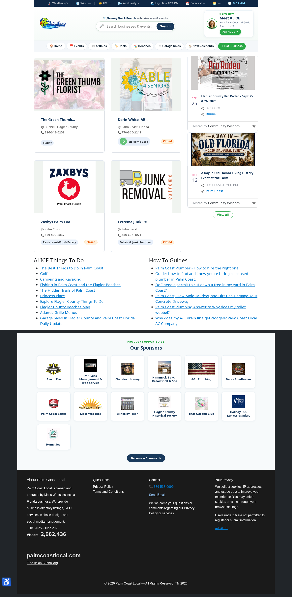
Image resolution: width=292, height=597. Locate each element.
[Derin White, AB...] (146, 84)
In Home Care (138, 142)
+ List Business (232, 46)
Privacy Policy (103, 486)
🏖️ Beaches (142, 46)
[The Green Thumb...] (69, 84)
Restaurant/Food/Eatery (59, 242)
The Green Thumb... (58, 119)
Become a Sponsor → (146, 458)
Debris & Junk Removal (135, 242)
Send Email (157, 494)
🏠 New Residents (201, 46)
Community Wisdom (224, 126)
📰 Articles (99, 46)
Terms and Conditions (108, 491)
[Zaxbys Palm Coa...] (69, 187)
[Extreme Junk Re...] (146, 187)
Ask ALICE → (230, 31)
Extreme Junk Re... (134, 222)
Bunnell (211, 114)
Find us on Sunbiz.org (42, 563)
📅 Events (77, 46)
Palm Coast (214, 191)
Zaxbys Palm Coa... (57, 222)
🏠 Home (56, 46)
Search (165, 26)
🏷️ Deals (120, 46)
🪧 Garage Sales (169, 46)
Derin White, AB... (133, 119)
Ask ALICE (221, 528)
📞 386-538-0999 (161, 486)
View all (223, 215)
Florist (47, 143)
